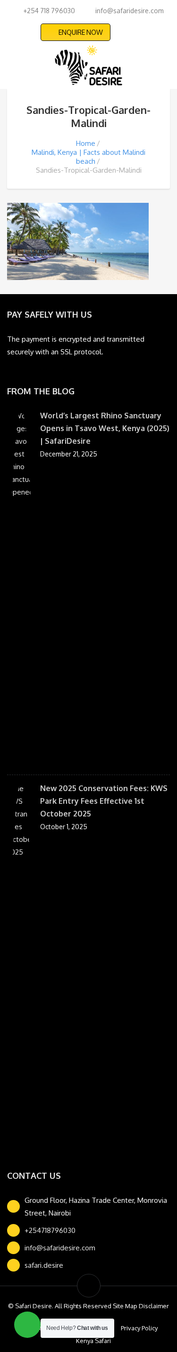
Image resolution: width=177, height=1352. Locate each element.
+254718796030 (50, 1230)
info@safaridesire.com (60, 1247)
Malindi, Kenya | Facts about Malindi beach (88, 157)
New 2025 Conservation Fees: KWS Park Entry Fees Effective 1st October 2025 (104, 801)
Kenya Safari (93, 1340)
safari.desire (44, 1265)
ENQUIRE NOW (81, 32)
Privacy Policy (139, 1328)
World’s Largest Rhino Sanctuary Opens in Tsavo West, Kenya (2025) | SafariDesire (104, 428)
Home (85, 143)
